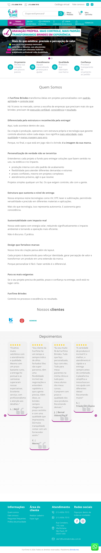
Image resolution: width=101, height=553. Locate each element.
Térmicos (89, 23)
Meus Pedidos (70, 14)
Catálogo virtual (62, 4)
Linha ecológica (67, 22)
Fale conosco (78, 4)
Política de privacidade (17, 521)
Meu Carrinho (88, 14)
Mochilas (79, 24)
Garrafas (57, 24)
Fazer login (34, 518)
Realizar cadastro (37, 515)
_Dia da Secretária (31, 22)
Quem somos (13, 512)
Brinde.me (74, 549)
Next (96, 415)
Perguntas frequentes (17, 518)
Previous (5, 415)
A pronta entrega (44, 22)
